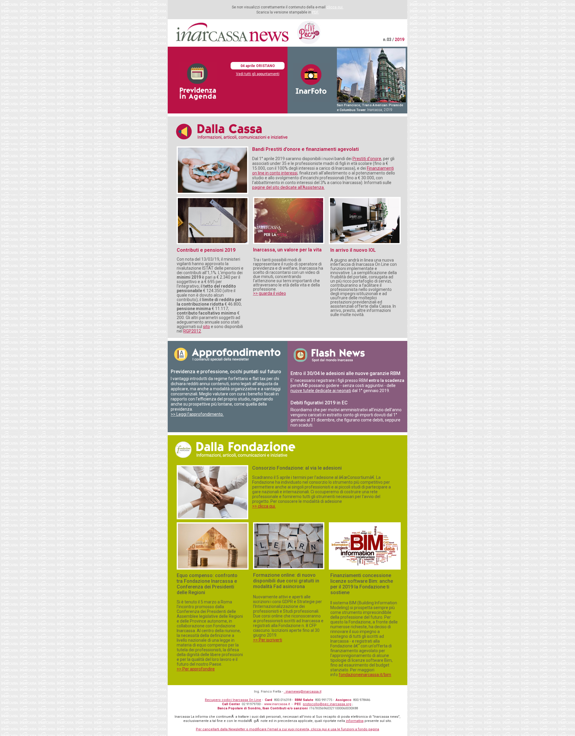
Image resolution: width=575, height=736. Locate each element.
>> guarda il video (269, 293)
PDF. (315, 12)
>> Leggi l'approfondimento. (197, 414)
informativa (355, 721)
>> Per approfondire (196, 669)
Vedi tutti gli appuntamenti (257, 74)
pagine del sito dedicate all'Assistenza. (288, 187)
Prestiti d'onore (366, 158)
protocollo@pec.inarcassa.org (327, 704)
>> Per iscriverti (267, 640)
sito (206, 326)
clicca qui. (335, 7)
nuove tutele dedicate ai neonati (320, 390)
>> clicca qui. (264, 506)
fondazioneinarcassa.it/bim (365, 674)
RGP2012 (192, 331)
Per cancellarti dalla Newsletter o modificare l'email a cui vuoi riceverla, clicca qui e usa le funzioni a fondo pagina (287, 729)
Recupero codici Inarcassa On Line (233, 700)
